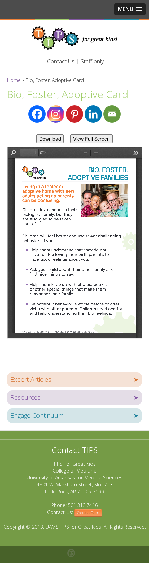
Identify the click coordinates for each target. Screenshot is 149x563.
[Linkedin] (93, 114)
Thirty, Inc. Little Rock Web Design (74, 553)
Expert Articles (74, 379)
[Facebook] (37, 114)
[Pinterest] (74, 114)
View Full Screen (91, 138)
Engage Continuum (74, 415)
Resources (74, 397)
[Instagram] (55, 114)
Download (50, 138)
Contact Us (60, 61)
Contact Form (88, 512)
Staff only (92, 61)
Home (14, 80)
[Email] (112, 114)
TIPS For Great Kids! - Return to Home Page (74, 38)
